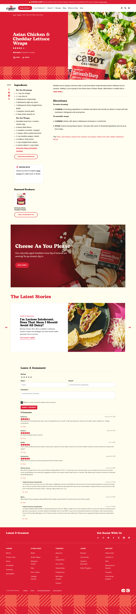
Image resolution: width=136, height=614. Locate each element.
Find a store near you (26, 215)
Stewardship (60, 568)
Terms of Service (57, 590)
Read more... (58, 92)
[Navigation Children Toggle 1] (30, 8)
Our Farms (59, 564)
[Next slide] (129, 327)
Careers (58, 583)
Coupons (108, 572)
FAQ (106, 561)
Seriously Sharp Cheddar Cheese (20, 209)
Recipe (55, 139)
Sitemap (25, 590)
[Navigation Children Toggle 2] (45, 8)
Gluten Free (101, 136)
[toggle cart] (129, 8)
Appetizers (120, 136)
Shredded (9, 565)
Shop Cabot (22, 265)
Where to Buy (73, 8)
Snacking (9, 569)
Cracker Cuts (10, 557)
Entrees (84, 136)
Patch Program (85, 568)
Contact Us (109, 557)
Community (84, 557)
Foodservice (60, 572)
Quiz (81, 8)
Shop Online (24, 8)
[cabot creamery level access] (125, 590)
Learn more (103, 2)
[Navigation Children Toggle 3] (53, 8)
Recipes (58, 8)
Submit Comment (29, 407)
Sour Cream (35, 572)
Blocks (8, 553)
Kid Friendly (66, 136)
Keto (59, 136)
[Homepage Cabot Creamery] (11, 8)
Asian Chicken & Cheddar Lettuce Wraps (32, 15)
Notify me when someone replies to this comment (39, 402)
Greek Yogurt (35, 557)
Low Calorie (91, 136)
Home (14, 15)
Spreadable (10, 573)
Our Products (39, 8)
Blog (64, 8)
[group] (26, 377)
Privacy (32, 590)
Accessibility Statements (43, 590)
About (49, 8)
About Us (59, 553)
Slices (8, 561)
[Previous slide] (6, 327)
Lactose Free (75, 136)
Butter (33, 553)
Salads (112, 136)
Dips (32, 568)
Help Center (109, 553)
